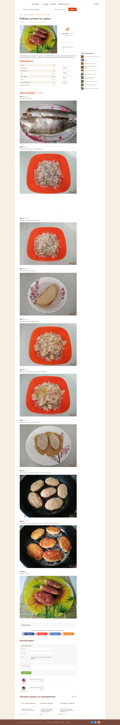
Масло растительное (25, 85)
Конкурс (46, 4)
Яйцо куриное (23, 68)
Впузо (21, 14)
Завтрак (65, 82)
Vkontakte (55, 634)
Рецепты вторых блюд (29, 14)
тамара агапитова (24, 691)
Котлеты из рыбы (46, 14)
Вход (97, 4)
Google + (42, 634)
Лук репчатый (23, 70)
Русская (65, 73)
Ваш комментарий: (25, 666)
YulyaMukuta (23, 683)
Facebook (29, 634)
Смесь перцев (23, 76)
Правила (53, 4)
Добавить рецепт (63, 4)
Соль (21, 73)
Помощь (67, 722)
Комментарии (64, 42)
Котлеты (38, 14)
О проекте (49, 722)
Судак (21, 65)
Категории (35, 4)
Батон (21, 79)
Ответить (42, 681)
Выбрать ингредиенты (60, 9)
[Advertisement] (48, 205)
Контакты (62, 722)
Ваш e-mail (23, 653)
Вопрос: (23, 657)
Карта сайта (55, 722)
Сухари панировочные (25, 82)
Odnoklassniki (68, 634)
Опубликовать (26, 673)
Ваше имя (23, 649)
